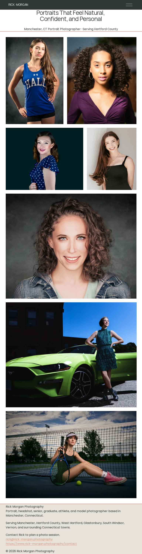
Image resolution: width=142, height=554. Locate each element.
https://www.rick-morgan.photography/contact (41, 544)
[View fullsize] (34, 80)
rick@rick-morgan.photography (29, 539)
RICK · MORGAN (18, 5)
